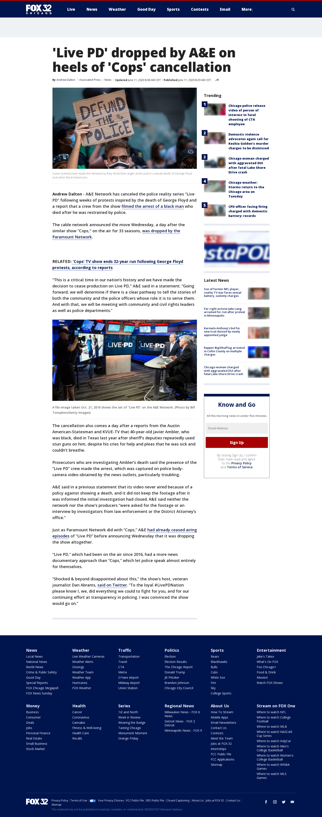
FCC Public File (221, 754)
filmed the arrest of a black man (153, 206)
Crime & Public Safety (41, 672)
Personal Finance (38, 733)
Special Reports (37, 683)
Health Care (80, 733)
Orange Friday (128, 738)
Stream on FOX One (276, 705)
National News (36, 662)
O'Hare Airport (128, 677)
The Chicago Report (179, 667)
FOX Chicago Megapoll (42, 688)
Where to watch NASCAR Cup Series (274, 734)
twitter (283, 801)
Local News (34, 656)
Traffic (124, 650)
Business (32, 712)
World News (34, 667)
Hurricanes (79, 683)
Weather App (81, 677)
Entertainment (271, 650)
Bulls (214, 667)
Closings (78, 667)
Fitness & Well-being (86, 728)
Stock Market (35, 749)
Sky (213, 688)
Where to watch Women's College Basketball (275, 757)
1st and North (128, 712)
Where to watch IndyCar (274, 741)
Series (124, 705)
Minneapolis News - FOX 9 (183, 730)
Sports (217, 650)
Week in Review (129, 717)
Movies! (262, 677)
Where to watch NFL (271, 712)
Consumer (33, 717)
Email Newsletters (223, 722)
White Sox (218, 677)
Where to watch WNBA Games (273, 766)
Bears (215, 656)
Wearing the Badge (131, 722)
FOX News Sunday (39, 693)
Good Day (33, 677)
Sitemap (216, 764)
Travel (122, 662)
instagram (274, 801)
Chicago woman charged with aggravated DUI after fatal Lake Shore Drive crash (223, 370)
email (292, 801)
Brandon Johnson (177, 683)
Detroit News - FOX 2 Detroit (180, 723)
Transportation (129, 656)
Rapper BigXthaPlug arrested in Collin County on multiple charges (224, 351)
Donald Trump (175, 672)
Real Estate (34, 738)
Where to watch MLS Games (272, 776)
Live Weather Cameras (88, 656)
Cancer (77, 712)
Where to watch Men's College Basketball (273, 748)
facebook (266, 801)
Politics (172, 650)
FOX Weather (81, 688)
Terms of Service (240, 467)
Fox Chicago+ (266, 667)
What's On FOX (267, 662)
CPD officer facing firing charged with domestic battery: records (247, 211)
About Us (220, 705)
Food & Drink (266, 672)
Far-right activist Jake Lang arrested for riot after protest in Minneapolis (224, 311)
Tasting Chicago (129, 728)
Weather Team (83, 672)
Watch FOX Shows (270, 683)
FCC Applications (222, 759)
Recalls (77, 738)
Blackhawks (219, 662)
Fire (213, 683)
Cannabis (78, 722)
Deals (30, 722)
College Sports (221, 693)
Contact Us (218, 728)
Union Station (128, 688)
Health (79, 705)
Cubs (214, 672)
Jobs (29, 728)
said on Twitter (112, 585)
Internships (218, 749)
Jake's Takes (265, 656)
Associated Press (90, 80)
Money (32, 705)
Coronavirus (80, 717)
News (107, 80)
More (247, 9)
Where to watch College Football (274, 719)
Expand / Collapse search (293, 9)
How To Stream (222, 712)
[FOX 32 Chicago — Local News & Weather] (40, 9)
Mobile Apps (219, 717)
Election (170, 656)
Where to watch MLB (272, 726)
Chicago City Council (179, 688)
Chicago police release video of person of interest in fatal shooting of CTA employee (246, 115)
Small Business (36, 743)
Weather (80, 650)
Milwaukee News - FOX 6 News (182, 714)
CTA (121, 667)
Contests (217, 733)
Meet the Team (222, 738)
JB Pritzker (172, 677)
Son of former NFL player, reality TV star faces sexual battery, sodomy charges (222, 292)
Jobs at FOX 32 (221, 743)
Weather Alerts (82, 662)
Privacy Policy (241, 463)
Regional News (179, 705)
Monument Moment (132, 733)
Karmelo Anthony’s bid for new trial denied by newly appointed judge (222, 331)
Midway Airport (129, 683)
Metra (122, 672)
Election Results (176, 662)
